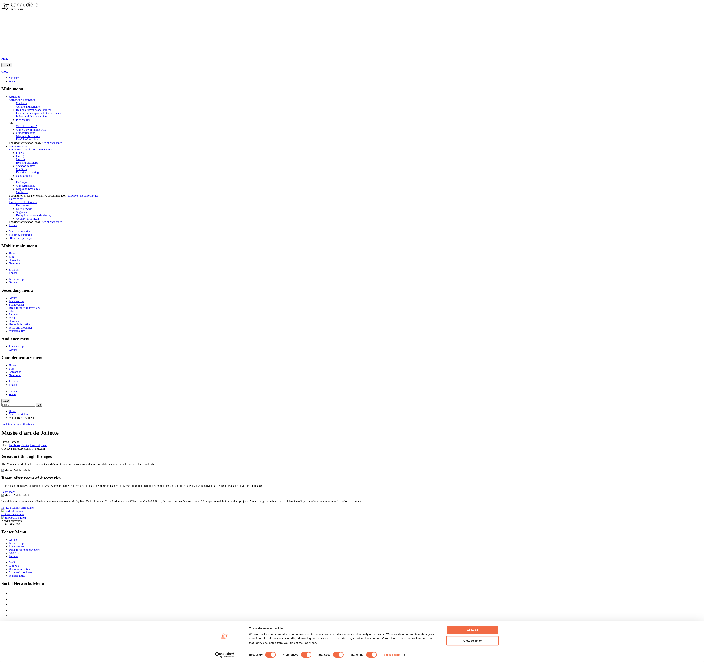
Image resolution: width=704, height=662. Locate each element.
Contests (14, 321)
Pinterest (35, 445)
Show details (392, 654)
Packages (21, 182)
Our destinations (25, 132)
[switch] (306, 655)
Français (14, 269)
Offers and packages (20, 238)
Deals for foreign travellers (24, 307)
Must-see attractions (20, 231)
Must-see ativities (19, 414)
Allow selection (472, 640)
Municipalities (17, 330)
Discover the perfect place (83, 195)
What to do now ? (26, 126)
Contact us (22, 192)
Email (44, 445)
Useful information (27, 139)
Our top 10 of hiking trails (31, 129)
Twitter (25, 445)
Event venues (16, 304)
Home (12, 253)
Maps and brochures (28, 136)
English (13, 272)
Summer (14, 77)
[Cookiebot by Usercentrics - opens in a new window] (225, 655)
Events (13, 225)
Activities (14, 96)
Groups (13, 282)
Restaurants (30, 202)
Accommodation (18, 146)
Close (6, 401)
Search (6, 65)
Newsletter (15, 263)
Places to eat (16, 198)
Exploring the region (21, 234)
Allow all (472, 629)
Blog (11, 256)
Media (12, 317)
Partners (13, 314)
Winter (12, 81)
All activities (27, 99)
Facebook (14, 445)
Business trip (16, 279)
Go (39, 404)
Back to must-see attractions (17, 424)
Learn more (8, 491)
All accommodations (40, 149)
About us (14, 311)
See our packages (52, 142)
